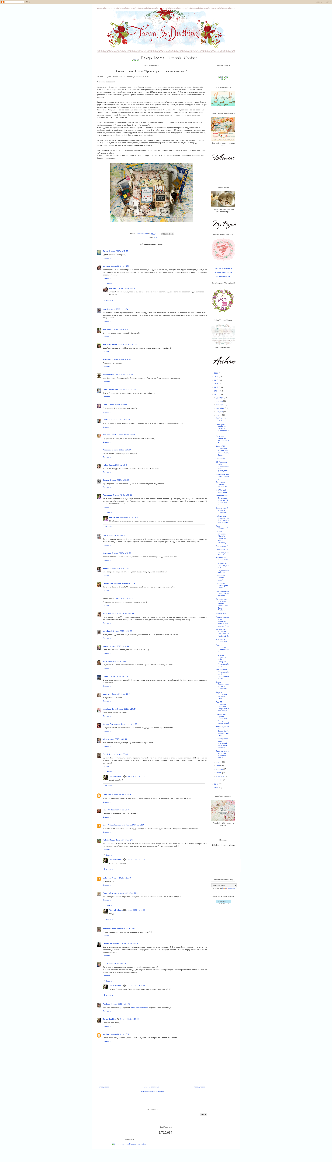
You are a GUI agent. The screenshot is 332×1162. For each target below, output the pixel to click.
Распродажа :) (222, 546)
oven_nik (107, 694)
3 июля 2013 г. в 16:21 (121, 359)
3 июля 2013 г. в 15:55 (118, 251)
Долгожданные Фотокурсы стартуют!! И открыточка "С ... (222, 500)
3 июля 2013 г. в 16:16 (127, 344)
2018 (216, 377)
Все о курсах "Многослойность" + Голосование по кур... (222, 674)
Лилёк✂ (106, 810)
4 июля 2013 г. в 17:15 (125, 840)
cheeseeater (108, 374)
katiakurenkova (109, 709)
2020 (216, 373)
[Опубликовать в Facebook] (170, 234)
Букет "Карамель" (222, 527)
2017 (216, 380)
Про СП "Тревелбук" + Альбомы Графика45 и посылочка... (223, 706)
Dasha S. (107, 420)
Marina (106, 1034)
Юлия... (106, 646)
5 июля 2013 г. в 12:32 (135, 910)
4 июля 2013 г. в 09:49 (121, 795)
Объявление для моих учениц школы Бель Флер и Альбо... (222, 604)
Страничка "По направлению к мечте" (223, 552)
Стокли (106, 480)
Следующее (104, 1087)
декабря (220, 397)
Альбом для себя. (221, 419)
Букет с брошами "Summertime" (222, 648)
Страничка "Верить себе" (220, 578)
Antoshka (107, 329)
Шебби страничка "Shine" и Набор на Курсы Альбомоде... (222, 537)
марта (219, 773)
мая (218, 766)
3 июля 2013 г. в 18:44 (119, 646)
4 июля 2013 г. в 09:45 (118, 754)
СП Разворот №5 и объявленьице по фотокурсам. (222, 466)
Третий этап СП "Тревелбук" (222, 558)
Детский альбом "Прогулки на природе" (223, 593)
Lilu (104, 963)
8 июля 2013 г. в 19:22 (129, 1019)
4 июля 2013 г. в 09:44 (117, 739)
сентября (220, 408)
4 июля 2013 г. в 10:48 (120, 810)
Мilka (105, 739)
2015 (216, 387)
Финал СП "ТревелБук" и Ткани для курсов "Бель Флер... (222, 450)
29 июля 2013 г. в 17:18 (119, 1034)
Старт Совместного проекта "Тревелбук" (222, 685)
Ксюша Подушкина (111, 724)
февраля (220, 776)
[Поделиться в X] (167, 234)
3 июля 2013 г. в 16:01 (126, 288)
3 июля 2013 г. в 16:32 (128, 389)
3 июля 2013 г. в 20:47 (126, 709)
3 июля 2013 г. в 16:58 (129, 517)
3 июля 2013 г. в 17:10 (119, 568)
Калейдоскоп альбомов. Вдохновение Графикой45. (222, 632)
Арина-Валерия (110, 344)
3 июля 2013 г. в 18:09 (124, 613)
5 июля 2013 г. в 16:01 (129, 943)
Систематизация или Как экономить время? (222, 754)
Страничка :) (221, 458)
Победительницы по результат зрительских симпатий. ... (222, 621)
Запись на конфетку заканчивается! (222, 439)
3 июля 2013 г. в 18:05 (123, 598)
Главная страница (151, 1087)
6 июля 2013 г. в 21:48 (120, 1004)
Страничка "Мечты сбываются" (222, 484)
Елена (105, 676)
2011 (216, 788)
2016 (216, 384)
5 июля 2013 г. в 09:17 (129, 893)
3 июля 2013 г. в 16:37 (121, 450)
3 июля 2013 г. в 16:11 (121, 329)
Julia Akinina (108, 613)
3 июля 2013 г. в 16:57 (116, 535)
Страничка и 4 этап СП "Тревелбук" (222, 510)
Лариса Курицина (111, 893)
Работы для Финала (223, 268)
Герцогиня (107, 495)
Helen (105, 465)
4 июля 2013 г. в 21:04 (135, 776)
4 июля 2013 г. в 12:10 (135, 825)
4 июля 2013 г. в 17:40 (121, 878)
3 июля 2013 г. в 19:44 (117, 661)
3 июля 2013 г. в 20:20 (118, 676)
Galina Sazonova (110, 389)
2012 (216, 784)
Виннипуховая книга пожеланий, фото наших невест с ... (222, 743)
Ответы (109, 284)
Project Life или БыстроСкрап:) (222, 476)
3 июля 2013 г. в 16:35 (126, 435)
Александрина (109, 928)
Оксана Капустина (111, 943)
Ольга (105, 251)
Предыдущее (199, 1087)
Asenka (106, 568)
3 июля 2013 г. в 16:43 (118, 465)
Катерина (107, 359)
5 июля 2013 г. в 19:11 (135, 986)
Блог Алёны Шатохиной (114, 825)
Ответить (106, 258)
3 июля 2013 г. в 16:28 (123, 374)
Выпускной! (221, 614)
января (219, 780)
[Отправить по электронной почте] (162, 234)
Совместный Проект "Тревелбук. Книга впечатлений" (222, 718)
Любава (107, 1004)
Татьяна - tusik (109, 435)
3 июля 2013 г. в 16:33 (117, 405)
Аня (104, 535)
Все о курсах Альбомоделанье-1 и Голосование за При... (223, 567)
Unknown (107, 795)
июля (219, 415)
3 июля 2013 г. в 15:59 (120, 266)
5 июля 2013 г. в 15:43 (126, 928)
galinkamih (108, 631)
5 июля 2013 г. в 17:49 (116, 963)
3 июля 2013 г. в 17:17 (131, 583)
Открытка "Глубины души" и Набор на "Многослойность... (222, 660)
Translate (231, 889)
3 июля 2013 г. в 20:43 (121, 694)
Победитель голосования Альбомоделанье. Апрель (223, 519)
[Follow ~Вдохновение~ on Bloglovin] (223, 903)
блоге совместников (139, 1008)
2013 (216, 394)
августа (219, 412)
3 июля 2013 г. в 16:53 (119, 480)
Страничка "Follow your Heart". (222, 585)
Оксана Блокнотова (112, 583)
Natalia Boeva (109, 840)
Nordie (106, 309)
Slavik (105, 754)
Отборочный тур (223, 276)
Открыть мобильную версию (152, 1091)
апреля (219, 769)
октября (220, 404)
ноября (219, 401)
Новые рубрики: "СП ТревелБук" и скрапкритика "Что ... (222, 731)
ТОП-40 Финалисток (223, 272)
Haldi (105, 405)
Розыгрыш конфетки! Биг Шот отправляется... (223, 428)
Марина (106, 266)
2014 (216, 391)
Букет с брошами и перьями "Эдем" (221, 695)
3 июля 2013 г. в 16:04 (118, 309)
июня (219, 762)
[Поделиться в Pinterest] (172, 234)
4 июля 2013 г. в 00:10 (130, 724)
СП (155, 237)
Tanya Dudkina (142, 234)
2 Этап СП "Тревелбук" (222, 640)
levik (105, 661)
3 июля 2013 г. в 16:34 (120, 420)
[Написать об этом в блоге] (165, 234)
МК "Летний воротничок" (222, 491)
